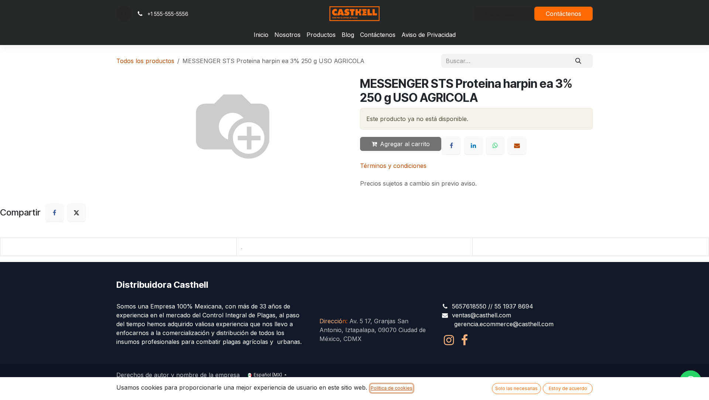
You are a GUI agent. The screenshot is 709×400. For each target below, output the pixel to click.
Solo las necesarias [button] (516, 388)
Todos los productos (145, 61)
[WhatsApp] (495, 145)
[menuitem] (261, 34)
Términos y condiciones (393, 165)
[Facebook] (451, 145)
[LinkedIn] (473, 145)
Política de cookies (391, 388)
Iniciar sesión (503, 13)
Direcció (332, 321)
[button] (124, 13)
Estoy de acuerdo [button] (568, 388)
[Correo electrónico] (517, 145)
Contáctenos (563, 13)
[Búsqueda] (578, 61)
